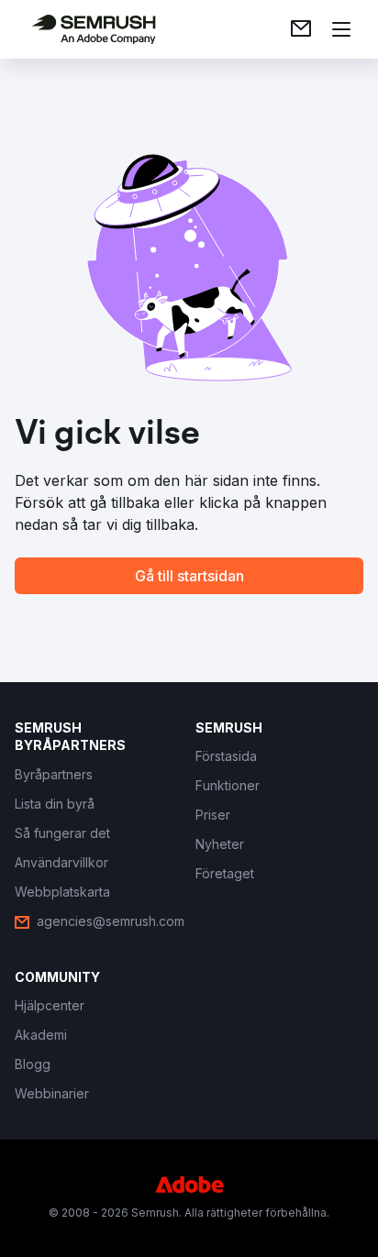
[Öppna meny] (341, 29)
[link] (301, 29)
